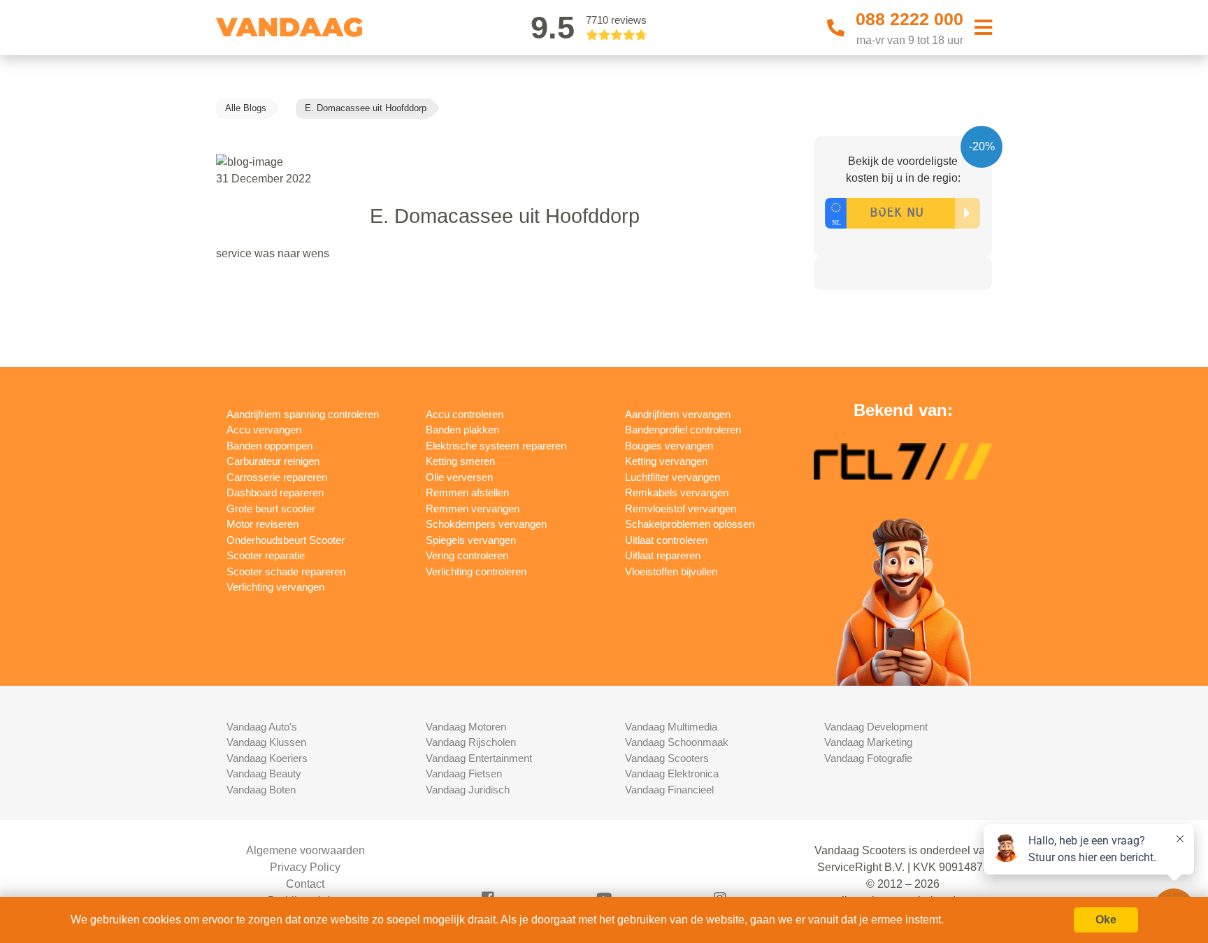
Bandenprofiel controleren (683, 429)
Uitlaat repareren (662, 555)
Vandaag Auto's (261, 727)
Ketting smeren (460, 461)
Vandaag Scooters (667, 758)
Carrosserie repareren (276, 477)
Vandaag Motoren (466, 727)
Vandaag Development (876, 727)
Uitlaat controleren (666, 540)
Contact (305, 884)
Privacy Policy (305, 867)
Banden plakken (462, 429)
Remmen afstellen (467, 492)
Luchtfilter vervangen (672, 477)
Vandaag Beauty (263, 773)
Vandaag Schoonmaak (676, 742)
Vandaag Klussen (266, 742)
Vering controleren (467, 555)
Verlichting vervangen (275, 587)
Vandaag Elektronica (672, 773)
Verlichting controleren (476, 571)
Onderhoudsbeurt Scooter (285, 540)
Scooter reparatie (265, 555)
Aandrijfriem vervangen (678, 414)
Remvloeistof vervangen (680, 508)
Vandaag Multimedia (671, 727)
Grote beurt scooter (270, 508)
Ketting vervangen (666, 461)
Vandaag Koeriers (267, 758)
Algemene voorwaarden (305, 850)
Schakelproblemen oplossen (689, 524)
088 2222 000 (909, 19)
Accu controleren (464, 414)
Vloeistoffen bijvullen (671, 571)
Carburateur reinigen (272, 461)
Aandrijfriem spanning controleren (302, 414)
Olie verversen (459, 477)
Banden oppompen (269, 446)
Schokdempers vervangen (486, 524)
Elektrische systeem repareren (496, 446)
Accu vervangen (263, 429)
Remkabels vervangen (676, 492)
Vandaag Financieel (669, 790)
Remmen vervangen (472, 508)
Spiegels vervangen (471, 540)
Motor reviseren (262, 524)
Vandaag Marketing (868, 742)
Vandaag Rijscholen (471, 742)
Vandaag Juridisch (468, 790)
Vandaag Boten (261, 790)
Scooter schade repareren (285, 571)
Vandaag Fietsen (464, 773)
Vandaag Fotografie (868, 758)
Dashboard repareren (275, 492)
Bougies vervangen (669, 446)
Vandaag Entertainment (479, 758)
